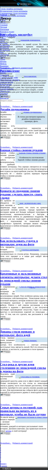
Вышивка (4, 66)
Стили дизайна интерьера (11, 9)
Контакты (4, 98)
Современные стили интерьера (13, 13)
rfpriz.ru (25, 4)
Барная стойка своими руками (21, 150)
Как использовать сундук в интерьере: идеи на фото (19, 242)
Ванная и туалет (7, 32)
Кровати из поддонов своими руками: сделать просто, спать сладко (21, 194)
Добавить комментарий (22, 68)
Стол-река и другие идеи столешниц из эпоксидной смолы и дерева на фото (23, 368)
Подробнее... (5, 68)
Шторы (3, 61)
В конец (3, 466)
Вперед (3, 464)
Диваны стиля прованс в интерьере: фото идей (17, 333)
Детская (3, 27)
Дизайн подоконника (14, 109)
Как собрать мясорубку (16, 34)
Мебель (3, 64)
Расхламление (10, 70)
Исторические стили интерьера (13, 11)
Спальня (3, 25)
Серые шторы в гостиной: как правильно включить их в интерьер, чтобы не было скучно (23, 411)
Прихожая (4, 29)
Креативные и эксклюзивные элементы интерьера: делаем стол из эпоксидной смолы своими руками (23, 279)
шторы (9, 431)
